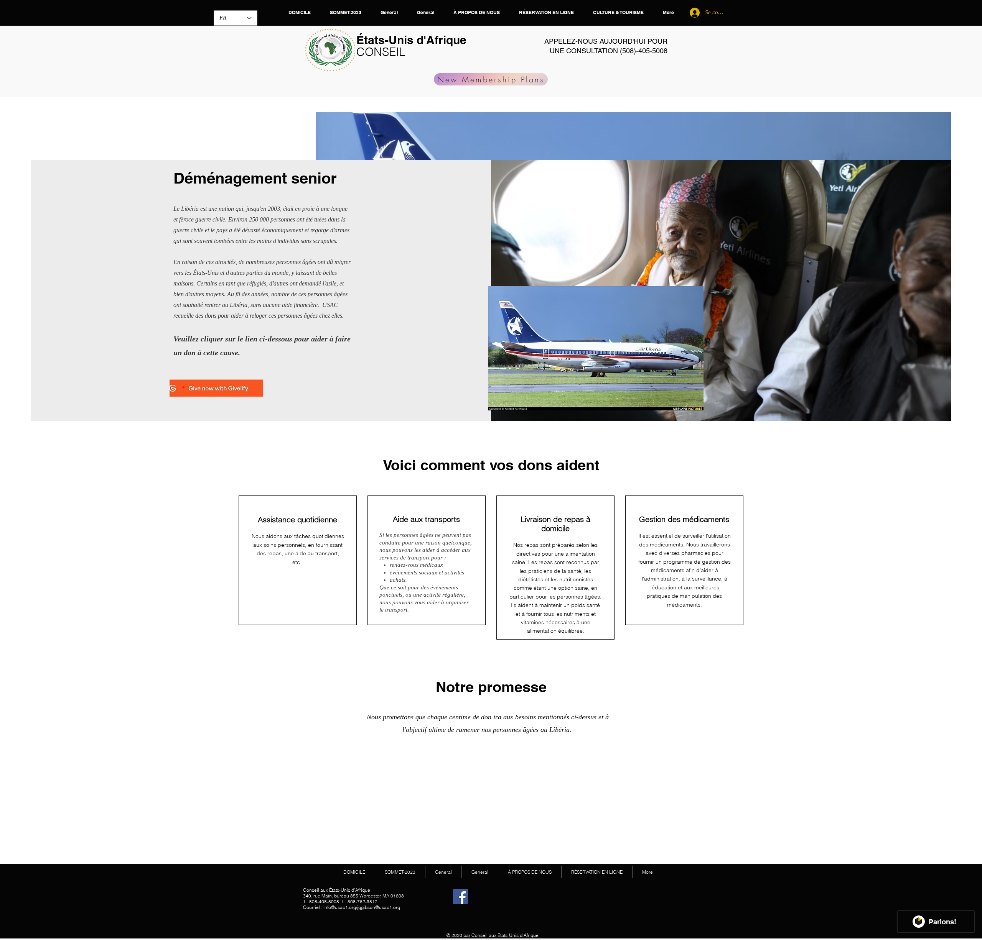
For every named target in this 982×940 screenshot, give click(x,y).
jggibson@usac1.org (378, 907)
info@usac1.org (339, 907)
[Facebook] (460, 896)
